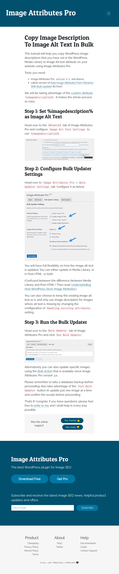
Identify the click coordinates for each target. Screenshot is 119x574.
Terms (35, 554)
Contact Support (88, 550)
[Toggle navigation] (108, 13)
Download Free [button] (30, 479)
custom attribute (82, 93)
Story (59, 543)
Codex (83, 547)
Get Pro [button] (62, 479)
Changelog (33, 543)
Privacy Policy (31, 547)
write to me (41, 405)
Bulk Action (45, 371)
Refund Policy (31, 550)
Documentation (88, 543)
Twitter (59, 547)
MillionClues (58, 563)
